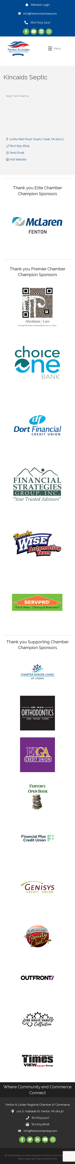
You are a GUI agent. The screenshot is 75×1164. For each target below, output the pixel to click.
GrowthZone (50, 1158)
